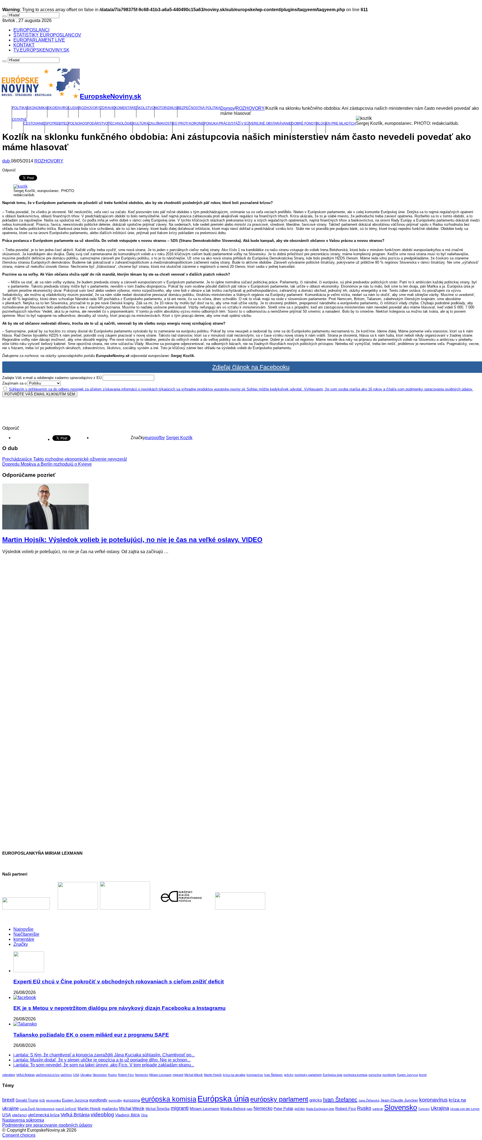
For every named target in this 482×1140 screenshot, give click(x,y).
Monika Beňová (232, 1109)
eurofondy (389, 1074)
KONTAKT (24, 45)
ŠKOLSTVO (145, 108)
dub (6, 161)
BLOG (321, 123)
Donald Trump (27, 1100)
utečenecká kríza (47, 1074)
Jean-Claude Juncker (399, 1100)
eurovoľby (155, 437)
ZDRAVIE (107, 108)
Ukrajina (85, 1074)
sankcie (377, 1108)
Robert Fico (126, 1074)
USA (76, 1074)
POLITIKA (19, 108)
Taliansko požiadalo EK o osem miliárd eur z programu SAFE (91, 1035)
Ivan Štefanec (273, 1074)
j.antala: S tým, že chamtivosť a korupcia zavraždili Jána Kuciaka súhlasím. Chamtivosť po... (104, 1055)
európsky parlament (308, 1074)
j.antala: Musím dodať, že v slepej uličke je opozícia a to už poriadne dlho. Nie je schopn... (102, 1060)
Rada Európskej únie (320, 1108)
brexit (422, 1074)
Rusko (112, 1074)
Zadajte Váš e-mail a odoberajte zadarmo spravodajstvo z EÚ (52, 378)
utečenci (66, 1074)
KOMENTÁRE (125, 108)
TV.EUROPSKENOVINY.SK (41, 50)
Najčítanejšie (26, 934)
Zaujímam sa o (14, 383)
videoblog (8, 1074)
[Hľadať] (4, 16)
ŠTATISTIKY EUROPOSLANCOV (47, 35)
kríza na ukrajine (234, 1074)
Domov (227, 108)
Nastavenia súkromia (23, 1120)
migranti (178, 1074)
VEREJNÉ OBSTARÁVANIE (270, 123)
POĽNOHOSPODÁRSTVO (88, 123)
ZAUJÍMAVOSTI (160, 123)
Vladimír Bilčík (127, 1115)
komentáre (23, 939)
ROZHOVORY (89, 108)
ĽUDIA (73, 108)
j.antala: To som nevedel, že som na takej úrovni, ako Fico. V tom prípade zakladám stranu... (103, 1065)
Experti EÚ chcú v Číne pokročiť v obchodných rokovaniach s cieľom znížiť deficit (118, 982)
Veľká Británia (25, 1074)
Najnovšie (23, 929)
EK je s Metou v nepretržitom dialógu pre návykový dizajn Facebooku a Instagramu (119, 1008)
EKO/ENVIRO (57, 108)
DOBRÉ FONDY (303, 123)
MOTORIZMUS (166, 108)
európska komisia (355, 1074)
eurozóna (374, 1074)
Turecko (424, 1108)
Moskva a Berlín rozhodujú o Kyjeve (47, 464)
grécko (288, 1074)
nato (249, 1108)
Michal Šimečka (158, 1109)
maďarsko (110, 1109)
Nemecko (141, 1074)
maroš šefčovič (66, 1108)
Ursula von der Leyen (464, 1108)
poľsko (300, 1109)
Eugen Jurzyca (407, 1074)
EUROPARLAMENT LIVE (39, 40)
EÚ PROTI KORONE (188, 123)
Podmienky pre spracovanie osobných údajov (47, 1125)
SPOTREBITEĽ (56, 123)
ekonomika (53, 1100)
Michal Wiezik (193, 1074)
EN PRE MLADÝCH (341, 123)
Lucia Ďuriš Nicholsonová (37, 1108)
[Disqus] (241, 628)
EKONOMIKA (37, 108)
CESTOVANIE (34, 123)
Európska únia (332, 1074)
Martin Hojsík (213, 1074)
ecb (42, 1100)
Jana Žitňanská (368, 1100)
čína (144, 1115)
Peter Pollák (283, 1109)
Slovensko (100, 1074)
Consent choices (18, 1135)
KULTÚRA (140, 123)
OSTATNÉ (19, 119)
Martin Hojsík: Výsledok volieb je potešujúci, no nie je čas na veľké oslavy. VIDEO (132, 539)
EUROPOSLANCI (31, 30)
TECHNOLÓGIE (120, 123)
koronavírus (255, 1074)
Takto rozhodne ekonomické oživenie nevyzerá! (64, 459)
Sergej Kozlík (179, 437)
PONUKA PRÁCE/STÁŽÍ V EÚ (226, 123)
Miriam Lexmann (160, 1074)
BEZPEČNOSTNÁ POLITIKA (198, 108)
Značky (20, 944)
